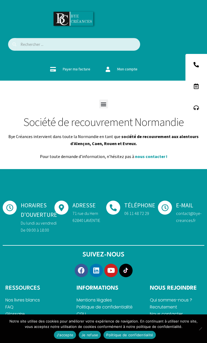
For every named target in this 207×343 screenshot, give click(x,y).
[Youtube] (111, 270)
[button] (103, 104)
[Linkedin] (96, 270)
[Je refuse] (200, 328)
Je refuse (89, 335)
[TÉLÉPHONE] (113, 208)
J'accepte (65, 335)
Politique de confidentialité (129, 335)
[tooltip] (196, 65)
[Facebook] (81, 270)
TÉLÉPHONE (139, 205)
